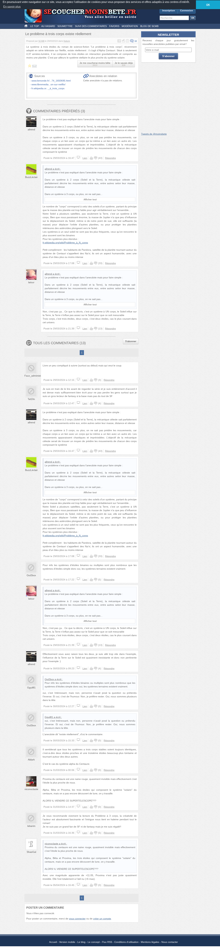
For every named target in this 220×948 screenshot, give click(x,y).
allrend (31, 129)
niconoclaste (31, 789)
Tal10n (31, 399)
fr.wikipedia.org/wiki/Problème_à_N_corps (65, 242)
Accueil (53, 942)
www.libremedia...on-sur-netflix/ (48, 84)
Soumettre (65, 26)
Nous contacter (169, 942)
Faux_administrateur (35, 375)
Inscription (168, 10)
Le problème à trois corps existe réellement (58, 34)
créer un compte (102, 918)
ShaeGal (31, 852)
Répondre (110, 158)
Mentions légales (150, 942)
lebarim (31, 826)
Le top (34, 26)
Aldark (31, 759)
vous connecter (77, 918)
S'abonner (130, 341)
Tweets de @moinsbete (154, 134)
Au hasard (48, 26)
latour (31, 282)
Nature (67, 41)
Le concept (94, 942)
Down (95, 158)
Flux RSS (107, 942)
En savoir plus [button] (12, 6)
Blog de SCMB (149, 26)
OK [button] (208, 4)
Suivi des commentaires (91, 26)
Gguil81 (31, 687)
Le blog (81, 942)
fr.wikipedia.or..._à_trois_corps (47, 88)
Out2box (31, 575)
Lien (84, 158)
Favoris (114, 26)
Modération (130, 26)
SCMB (41, 41)
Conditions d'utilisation (126, 942)
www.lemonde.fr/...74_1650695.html (51, 80)
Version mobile (67, 942)
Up (91, 158)
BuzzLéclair (31, 177)
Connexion (186, 10)
